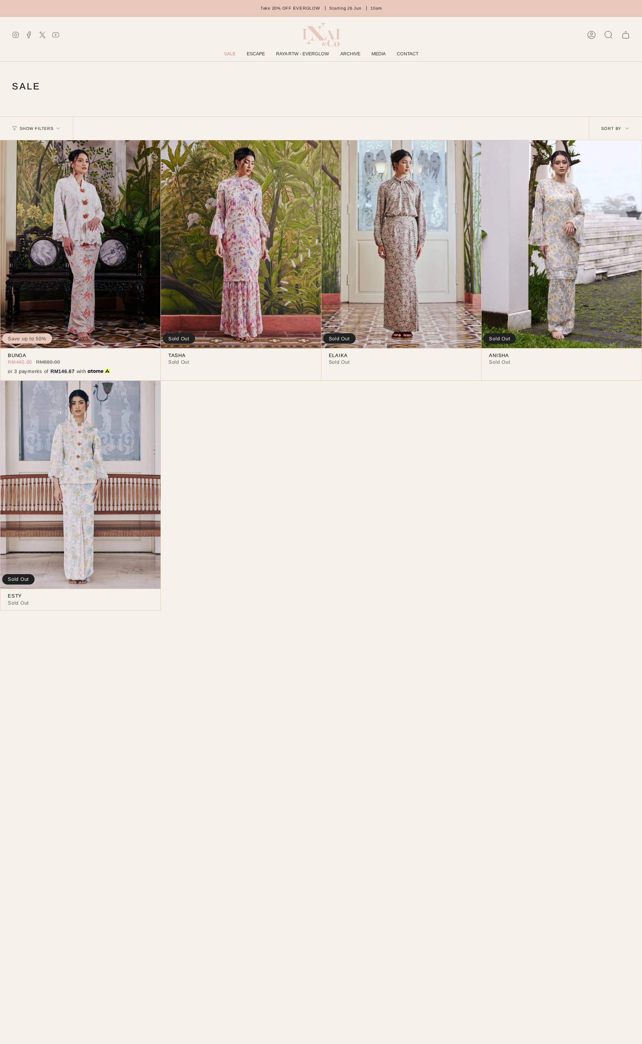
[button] (350, 54)
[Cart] (625, 35)
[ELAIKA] (401, 244)
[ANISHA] (562, 244)
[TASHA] (241, 244)
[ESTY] (80, 485)
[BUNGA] (80, 244)
